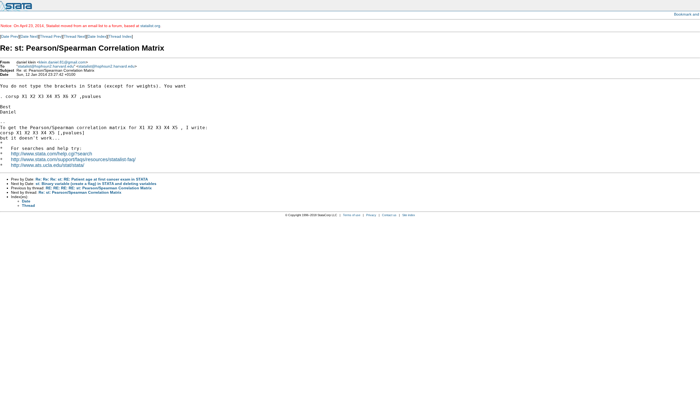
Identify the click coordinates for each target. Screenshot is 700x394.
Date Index (97, 36)
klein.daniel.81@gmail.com (62, 62)
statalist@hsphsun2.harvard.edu (46, 66)
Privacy (371, 215)
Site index (408, 215)
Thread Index (120, 36)
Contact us (389, 215)
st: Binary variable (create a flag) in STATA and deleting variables (96, 183)
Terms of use (351, 215)
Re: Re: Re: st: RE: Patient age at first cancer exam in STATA (92, 179)
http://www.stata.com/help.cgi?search (51, 154)
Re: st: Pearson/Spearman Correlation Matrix (80, 192)
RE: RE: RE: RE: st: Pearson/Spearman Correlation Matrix (99, 188)
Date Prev (9, 36)
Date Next (29, 36)
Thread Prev (51, 36)
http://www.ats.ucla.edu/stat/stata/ (47, 165)
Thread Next (74, 36)
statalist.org (150, 26)
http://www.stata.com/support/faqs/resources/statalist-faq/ (73, 159)
